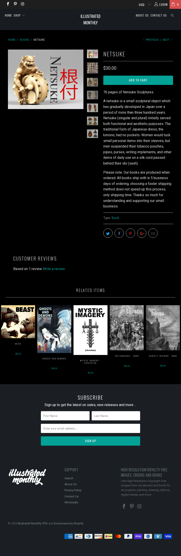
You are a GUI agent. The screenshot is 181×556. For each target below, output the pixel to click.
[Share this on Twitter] (108, 233)
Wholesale (71, 502)
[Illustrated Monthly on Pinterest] (15, 4)
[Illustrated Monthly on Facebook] (8, 4)
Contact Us (159, 15)
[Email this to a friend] (153, 233)
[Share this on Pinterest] (130, 233)
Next (166, 39)
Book (115, 218)
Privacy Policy (72, 490)
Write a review (54, 269)
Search (68, 478)
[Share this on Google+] (141, 233)
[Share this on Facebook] (119, 233)
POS (45, 523)
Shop (18, 15)
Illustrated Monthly (90, 19)
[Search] (172, 15)
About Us (142, 15)
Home (8, 15)
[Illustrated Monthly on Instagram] (22, 4)
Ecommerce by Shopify (68, 523)
